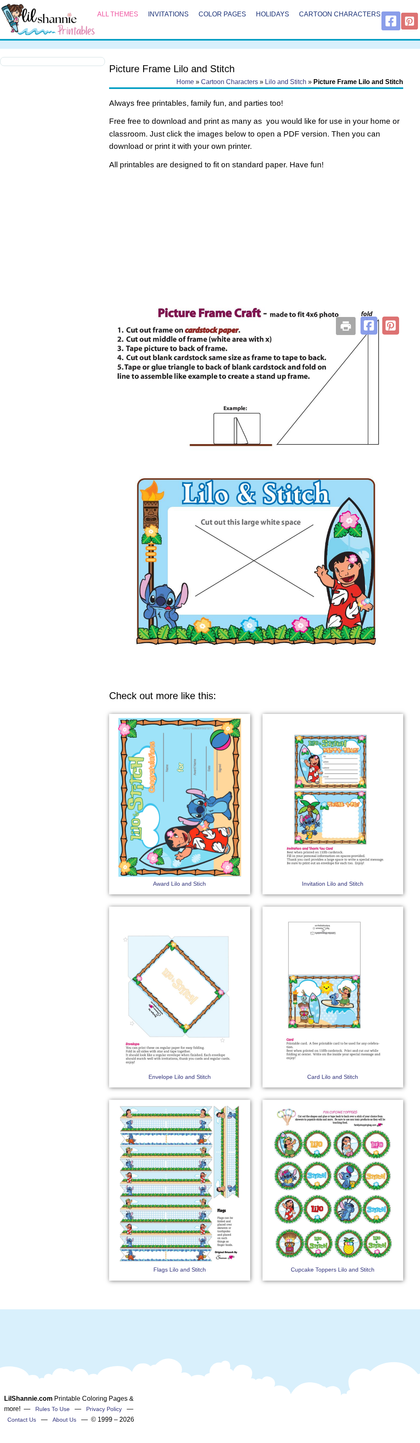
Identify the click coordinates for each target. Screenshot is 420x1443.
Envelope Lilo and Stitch (179, 1077)
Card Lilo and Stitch (332, 1077)
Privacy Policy (104, 1409)
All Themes (117, 14)
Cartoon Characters (340, 14)
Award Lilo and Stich (179, 883)
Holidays (272, 14)
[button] (369, 326)
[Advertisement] (256, 242)
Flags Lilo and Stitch (179, 1269)
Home (185, 81)
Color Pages (222, 14)
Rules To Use (52, 1409)
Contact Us (21, 1419)
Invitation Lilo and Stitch (332, 883)
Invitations (168, 14)
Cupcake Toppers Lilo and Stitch (332, 1269)
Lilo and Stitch (285, 81)
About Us (64, 1419)
